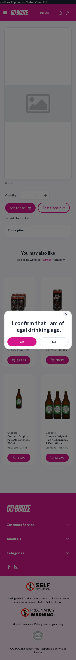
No (54, 341)
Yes (22, 341)
